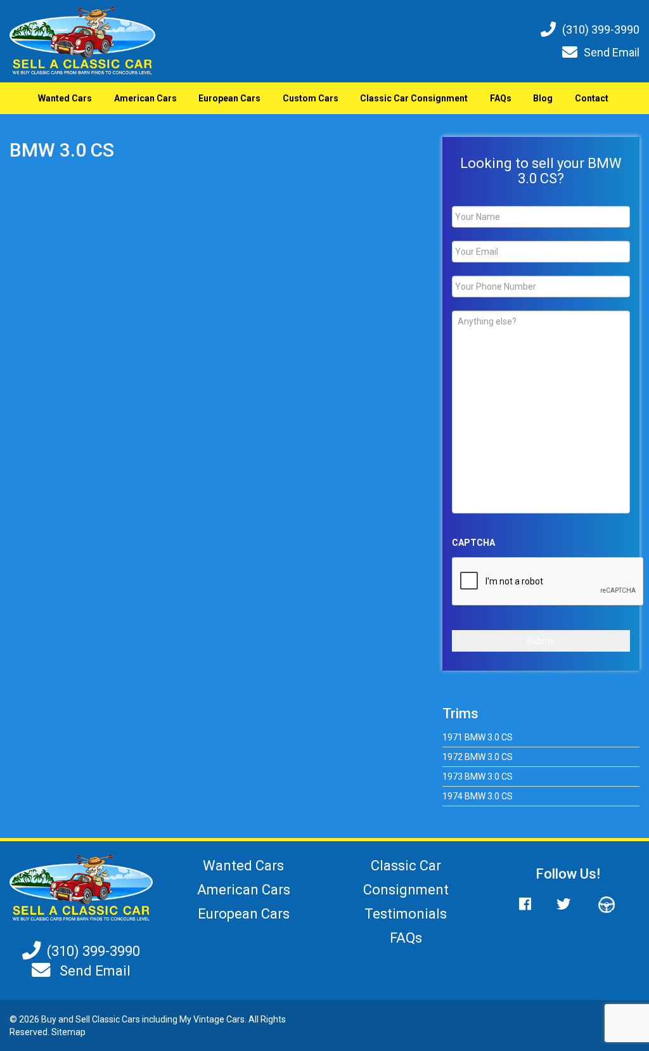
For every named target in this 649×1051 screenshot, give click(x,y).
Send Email (611, 52)
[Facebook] (531, 904)
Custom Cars (310, 98)
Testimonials (405, 914)
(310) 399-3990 (600, 29)
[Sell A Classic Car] (81, 887)
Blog (543, 98)
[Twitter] (563, 904)
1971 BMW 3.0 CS (477, 737)
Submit (540, 641)
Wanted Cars (65, 98)
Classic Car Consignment (414, 98)
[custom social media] (600, 904)
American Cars (145, 98)
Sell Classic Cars (107, 1019)
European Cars (229, 98)
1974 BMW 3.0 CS (477, 796)
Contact (591, 98)
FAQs (500, 98)
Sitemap (68, 1032)
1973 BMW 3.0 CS (477, 776)
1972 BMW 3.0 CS (477, 757)
